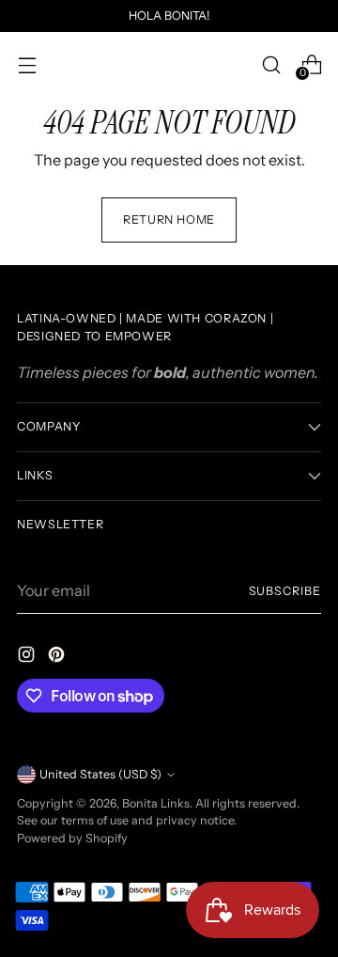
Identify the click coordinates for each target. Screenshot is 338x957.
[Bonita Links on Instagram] (28, 657)
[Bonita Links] (169, 64)
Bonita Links (156, 803)
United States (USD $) (100, 774)
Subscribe (285, 591)
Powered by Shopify (72, 838)
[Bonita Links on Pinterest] (58, 657)
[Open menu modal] (27, 64)
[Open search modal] (271, 64)
